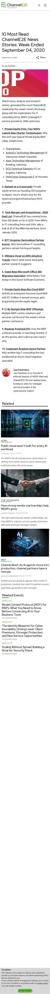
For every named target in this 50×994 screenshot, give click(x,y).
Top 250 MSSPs (10, 500)
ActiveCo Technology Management (25, 152)
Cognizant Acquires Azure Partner (25, 348)
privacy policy (42, 983)
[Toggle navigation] (45, 5)
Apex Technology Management (23, 160)
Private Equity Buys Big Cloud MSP (24, 289)
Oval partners (13, 148)
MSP (3, 559)
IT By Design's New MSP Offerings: (24, 309)
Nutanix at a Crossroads (18, 186)
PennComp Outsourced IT (20, 176)
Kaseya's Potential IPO (17, 328)
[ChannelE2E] (14, 5)
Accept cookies (25, 990)
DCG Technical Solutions (19, 168)
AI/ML (4, 440)
